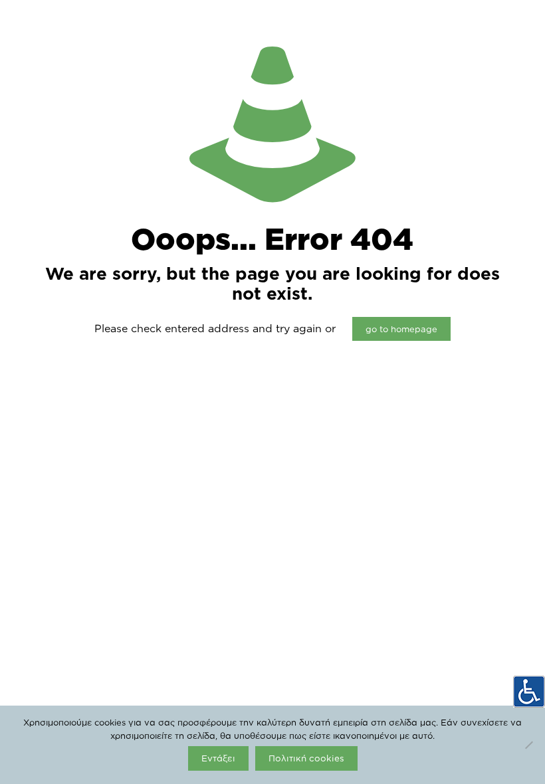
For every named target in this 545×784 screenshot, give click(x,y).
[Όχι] (528, 744)
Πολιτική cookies (306, 758)
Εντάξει (218, 758)
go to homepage (401, 329)
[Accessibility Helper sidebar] (529, 692)
